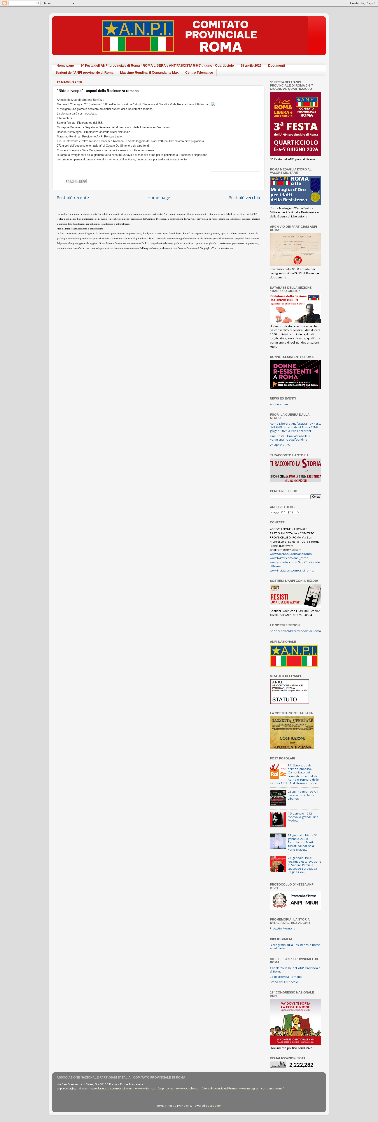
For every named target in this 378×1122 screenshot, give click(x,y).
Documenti (276, 65)
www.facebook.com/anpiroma (291, 554)
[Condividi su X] (76, 181)
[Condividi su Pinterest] (84, 181)
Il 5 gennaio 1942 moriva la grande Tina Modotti (303, 816)
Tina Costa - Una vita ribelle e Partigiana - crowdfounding (290, 437)
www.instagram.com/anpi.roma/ (292, 570)
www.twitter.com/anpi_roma (289, 558)
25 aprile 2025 (280, 445)
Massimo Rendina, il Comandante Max (149, 72)
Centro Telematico (199, 72)
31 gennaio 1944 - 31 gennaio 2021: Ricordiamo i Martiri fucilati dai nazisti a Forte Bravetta (303, 842)
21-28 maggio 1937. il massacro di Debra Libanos (303, 795)
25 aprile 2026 (251, 65)
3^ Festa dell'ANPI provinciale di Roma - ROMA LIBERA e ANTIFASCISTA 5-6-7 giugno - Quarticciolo (157, 65)
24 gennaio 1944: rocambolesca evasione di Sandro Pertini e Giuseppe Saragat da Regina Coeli (304, 865)
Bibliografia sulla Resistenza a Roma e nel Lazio (295, 946)
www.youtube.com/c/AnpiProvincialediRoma (206, 1088)
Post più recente (73, 197)
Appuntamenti (279, 404)
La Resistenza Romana (286, 977)
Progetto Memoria (282, 928)
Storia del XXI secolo (284, 982)
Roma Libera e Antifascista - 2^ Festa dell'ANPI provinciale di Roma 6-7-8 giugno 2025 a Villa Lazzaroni (295, 427)
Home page (65, 65)
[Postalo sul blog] (72, 181)
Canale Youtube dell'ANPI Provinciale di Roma (295, 969)
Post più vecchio (244, 197)
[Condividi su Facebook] (80, 181)
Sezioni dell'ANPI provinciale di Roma (84, 72)
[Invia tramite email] (68, 181)
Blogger (215, 1106)
